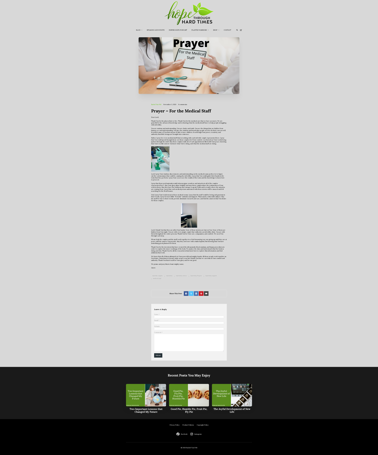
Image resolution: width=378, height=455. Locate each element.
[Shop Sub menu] (218, 30)
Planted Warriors (199, 30)
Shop (215, 30)
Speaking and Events (155, 30)
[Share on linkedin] (196, 293)
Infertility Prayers (196, 276)
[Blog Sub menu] (141, 30)
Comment (158, 332)
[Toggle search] (237, 30)
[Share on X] (191, 293)
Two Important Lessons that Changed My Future (146, 410)
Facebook (184, 434)
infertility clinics (181, 276)
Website (157, 326)
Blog (138, 30)
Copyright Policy (202, 425)
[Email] (206, 293)
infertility (169, 276)
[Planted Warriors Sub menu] (208, 30)
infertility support (211, 276)
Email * (156, 320)
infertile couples (157, 276)
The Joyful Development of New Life (232, 410)
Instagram (198, 434)
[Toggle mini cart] (241, 30)
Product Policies (188, 425)
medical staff (157, 278)
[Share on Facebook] (186, 293)
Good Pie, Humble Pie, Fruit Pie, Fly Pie (189, 410)
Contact (227, 30)
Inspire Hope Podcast (178, 30)
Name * (157, 314)
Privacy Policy (174, 425)
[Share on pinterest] (201, 293)
